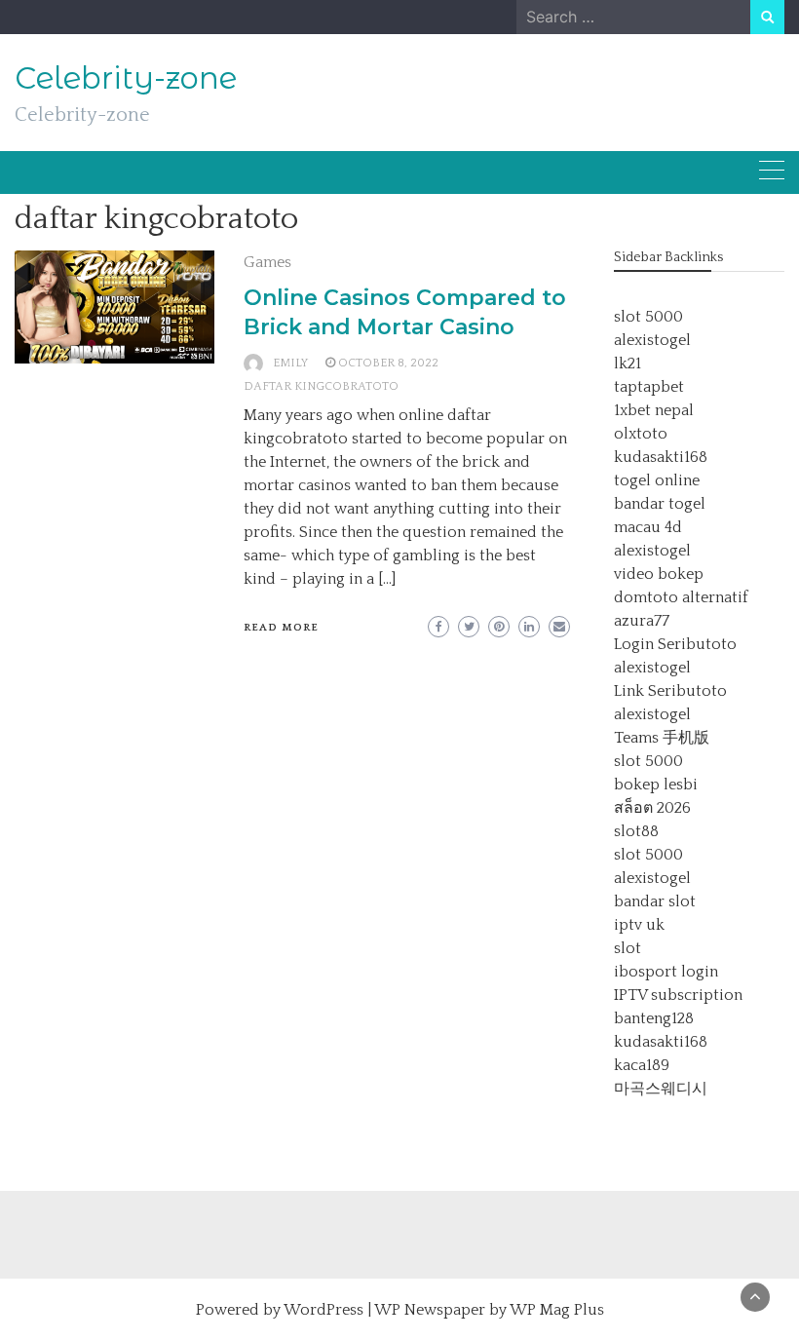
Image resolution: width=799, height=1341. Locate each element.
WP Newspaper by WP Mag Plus (489, 1310)
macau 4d (648, 527)
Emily (290, 363)
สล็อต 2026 (652, 808)
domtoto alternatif (681, 597)
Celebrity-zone (126, 77)
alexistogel (652, 340)
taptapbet (649, 387)
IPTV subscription (678, 995)
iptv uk (639, 925)
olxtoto (640, 433)
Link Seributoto (670, 691)
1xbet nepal (654, 410)
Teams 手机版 (661, 738)
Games (267, 262)
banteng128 (654, 1018)
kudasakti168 (660, 457)
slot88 (636, 831)
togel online (657, 480)
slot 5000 (648, 317)
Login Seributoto (675, 644)
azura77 (641, 621)
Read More (281, 627)
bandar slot (655, 901)
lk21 (627, 363)
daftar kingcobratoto (321, 386)
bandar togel (659, 504)
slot (627, 948)
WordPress (323, 1310)
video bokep (659, 574)
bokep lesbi (656, 784)
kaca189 (641, 1065)
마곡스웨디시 (660, 1088)
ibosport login (666, 971)
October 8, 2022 (388, 363)
